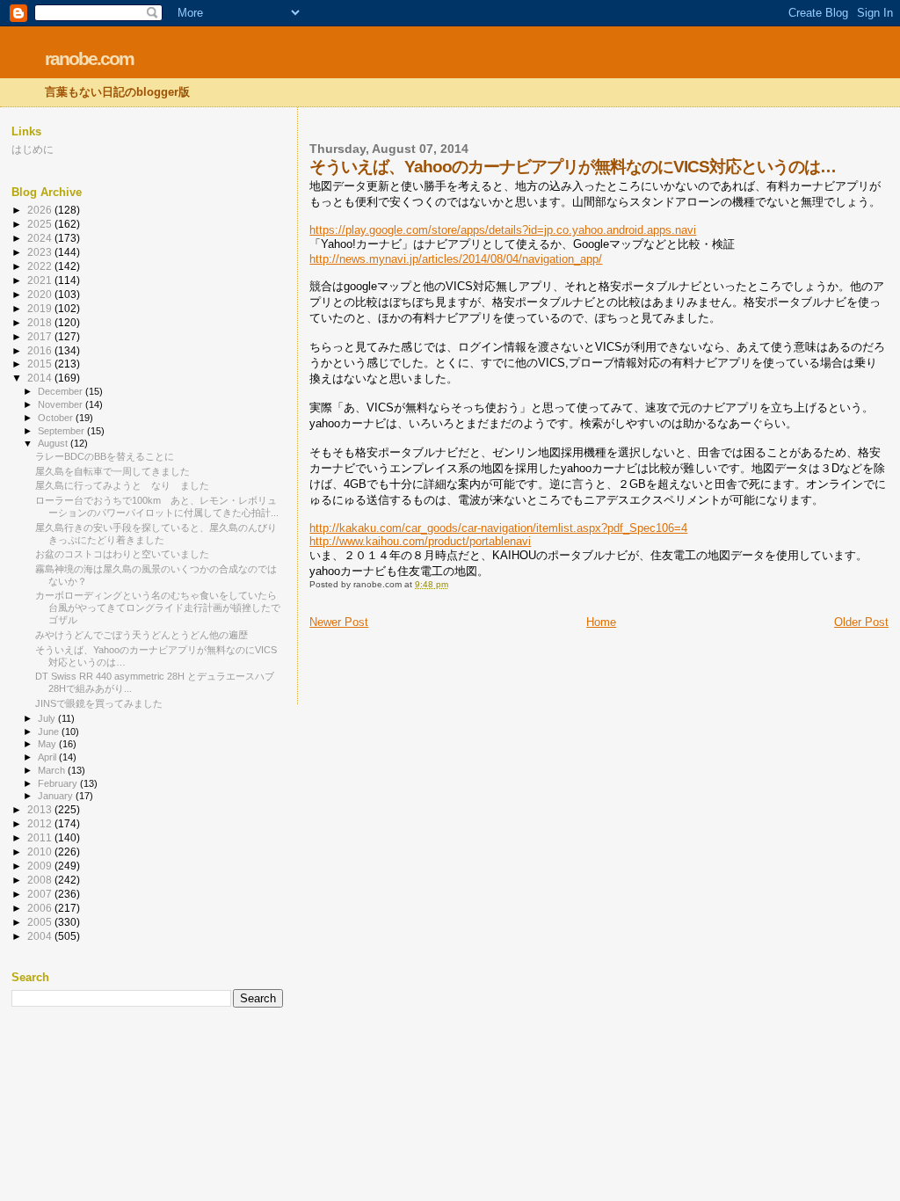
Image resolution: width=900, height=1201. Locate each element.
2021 (40, 280)
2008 (40, 879)
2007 (40, 893)
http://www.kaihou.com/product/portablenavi (420, 541)
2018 (40, 322)
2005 (40, 922)
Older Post (861, 622)
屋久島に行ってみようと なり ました (122, 485)
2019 (40, 308)
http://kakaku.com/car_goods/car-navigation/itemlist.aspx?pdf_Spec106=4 (498, 528)
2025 (40, 223)
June (50, 731)
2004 (40, 936)
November (61, 404)
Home (601, 622)
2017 (40, 336)
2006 (40, 907)
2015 (40, 363)
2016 (40, 350)
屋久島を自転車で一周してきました (112, 471)
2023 (40, 252)
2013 (40, 809)
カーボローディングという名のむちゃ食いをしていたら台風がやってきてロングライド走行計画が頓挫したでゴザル (157, 607)
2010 (40, 851)
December (61, 391)
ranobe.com (89, 58)
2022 (40, 266)
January (57, 795)
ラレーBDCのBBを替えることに (104, 456)
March (53, 770)
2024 (40, 238)
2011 (40, 837)
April (48, 757)
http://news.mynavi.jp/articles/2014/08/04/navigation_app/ (455, 259)
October (57, 417)
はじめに (32, 149)
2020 (40, 294)
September (62, 431)
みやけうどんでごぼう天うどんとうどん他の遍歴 (141, 635)
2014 (40, 377)
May (48, 744)
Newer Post (338, 622)
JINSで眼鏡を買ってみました (99, 703)
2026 (40, 209)
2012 (40, 823)
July (48, 718)
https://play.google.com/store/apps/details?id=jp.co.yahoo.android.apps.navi (502, 230)
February (59, 783)
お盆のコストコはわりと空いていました (122, 554)
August (54, 443)
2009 (40, 865)
